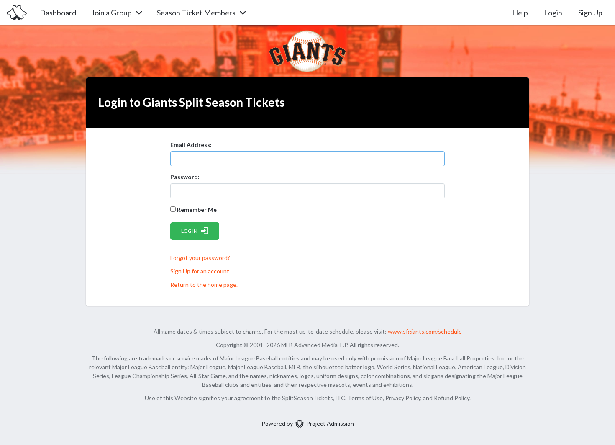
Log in (189, 231)
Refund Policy (451, 397)
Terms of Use (365, 397)
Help (520, 12)
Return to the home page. (204, 284)
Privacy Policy (402, 397)
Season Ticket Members (196, 12)
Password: (185, 176)
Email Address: (191, 144)
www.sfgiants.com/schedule (425, 331)
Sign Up (590, 12)
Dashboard (58, 12)
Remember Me (196, 209)
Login (553, 12)
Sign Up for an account (199, 271)
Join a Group (111, 12)
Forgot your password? (200, 257)
